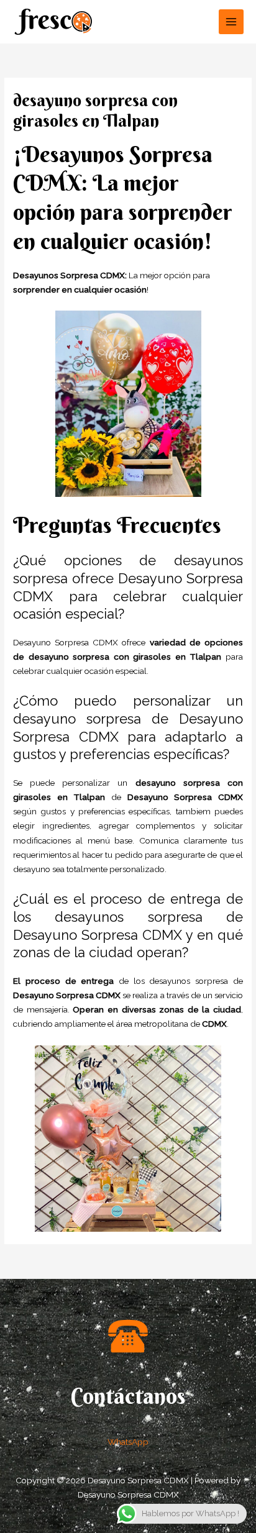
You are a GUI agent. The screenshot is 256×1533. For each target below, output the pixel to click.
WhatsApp (128, 1442)
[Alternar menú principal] (231, 22)
